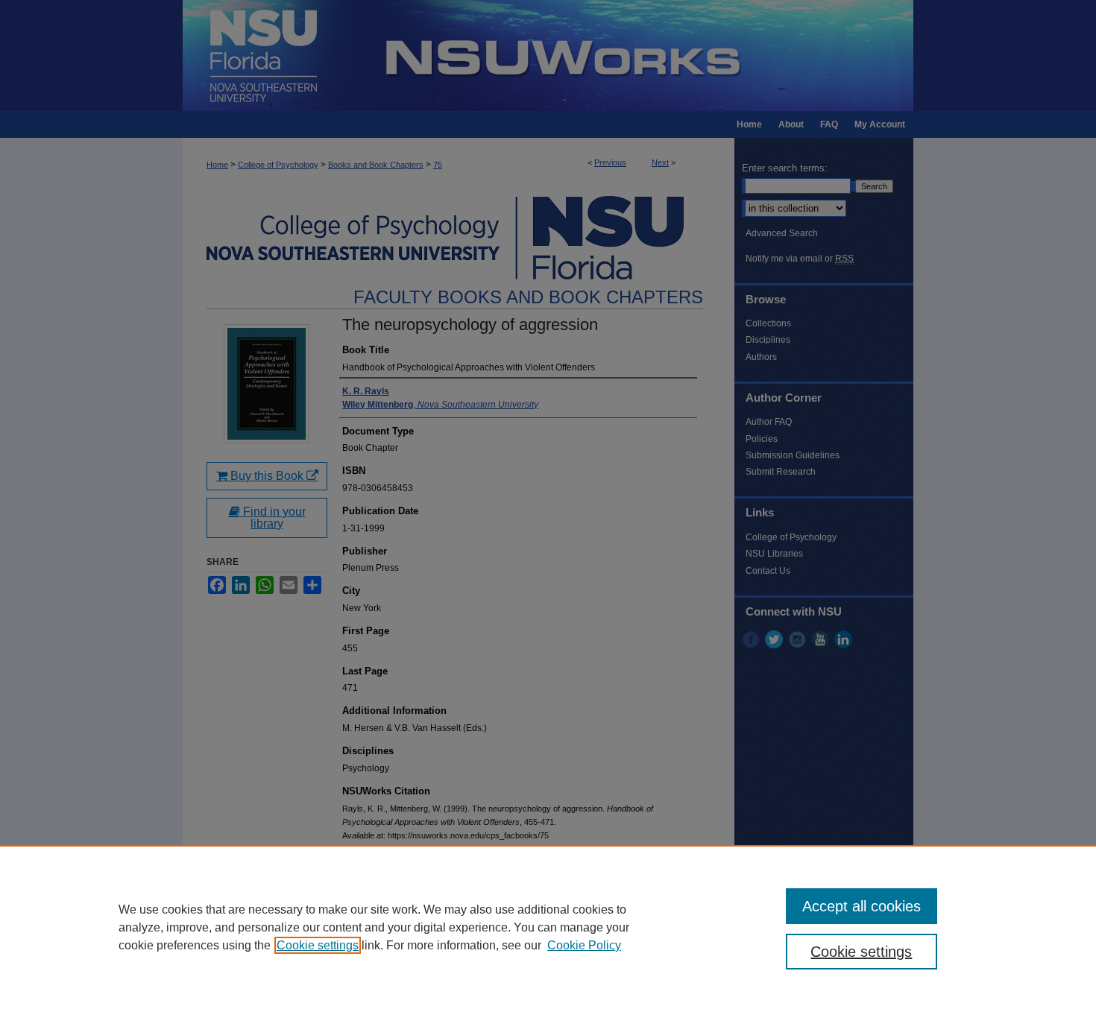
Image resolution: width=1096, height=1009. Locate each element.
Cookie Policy (584, 945)
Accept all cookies (861, 906)
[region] (548, 927)
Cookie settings (318, 945)
